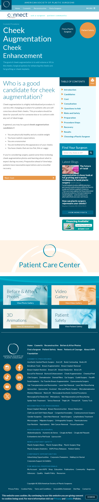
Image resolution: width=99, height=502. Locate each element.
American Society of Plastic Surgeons (50, 2)
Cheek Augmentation (73, 373)
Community (80, 469)
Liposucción (56, 436)
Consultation (70, 103)
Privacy (57, 498)
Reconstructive (40, 8)
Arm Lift (59, 362)
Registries (91, 469)
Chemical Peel (89, 373)
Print (92, 83)
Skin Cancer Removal (59, 424)
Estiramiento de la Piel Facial (38, 436)
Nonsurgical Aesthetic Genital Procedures (70, 393)
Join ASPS (43, 469)
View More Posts (77, 212)
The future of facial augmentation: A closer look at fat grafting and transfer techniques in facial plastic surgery (77, 174)
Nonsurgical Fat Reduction (38, 397)
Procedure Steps (72, 122)
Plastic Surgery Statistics (37, 449)
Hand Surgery (66, 417)
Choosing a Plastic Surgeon (77, 136)
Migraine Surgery (46, 420)
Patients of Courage (73, 349)
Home (17, 8)
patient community (57, 15)
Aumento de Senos (50, 433)
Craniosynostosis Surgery (84, 413)
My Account (32, 469)
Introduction (70, 89)
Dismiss (91, 497)
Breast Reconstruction (57, 409)
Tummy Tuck (87, 400)
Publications (69, 469)
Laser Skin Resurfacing (85, 385)
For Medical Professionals (42, 466)
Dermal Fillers (57, 377)
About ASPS (89, 349)
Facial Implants (33, 381)
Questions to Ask (72, 108)
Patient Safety (49, 349)
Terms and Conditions (43, 489)
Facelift (92, 377)
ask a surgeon (38, 15)
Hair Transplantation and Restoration (42, 385)
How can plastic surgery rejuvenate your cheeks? (74, 203)
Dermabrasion (45, 377)
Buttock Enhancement (53, 373)
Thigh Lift (66, 400)
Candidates (69, 94)
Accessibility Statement (62, 489)
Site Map (76, 489)
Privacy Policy (13, 489)
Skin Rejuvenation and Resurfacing (75, 397)
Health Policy (49, 473)
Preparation (70, 117)
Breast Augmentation (51, 366)
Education (58, 469)
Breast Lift (52, 370)
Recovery (68, 127)
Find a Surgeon (55, 8)
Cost (66, 99)
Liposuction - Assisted (47, 389)
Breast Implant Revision (37, 370)
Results (67, 132)
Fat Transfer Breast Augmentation (55, 381)
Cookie (69, 498)
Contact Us (86, 489)
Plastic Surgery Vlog (72, 445)
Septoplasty (45, 424)
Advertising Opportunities (38, 457)
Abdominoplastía (34, 433)
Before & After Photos (70, 345)
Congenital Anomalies (63, 413)
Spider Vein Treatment (36, 400)
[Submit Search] (90, 153)
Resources (61, 473)
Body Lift (83, 362)
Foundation (32, 353)
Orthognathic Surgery (64, 420)
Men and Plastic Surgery (68, 389)
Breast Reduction (65, 370)
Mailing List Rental (77, 457)
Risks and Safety (72, 113)
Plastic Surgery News (35, 445)
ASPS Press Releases (58, 449)
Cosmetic (27, 8)
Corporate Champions (59, 457)
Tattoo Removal (53, 400)
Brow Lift (78, 370)
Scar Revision (32, 424)
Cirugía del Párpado (81, 433)
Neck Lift (47, 393)
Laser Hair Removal (66, 385)
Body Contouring (71, 362)
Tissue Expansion (77, 424)
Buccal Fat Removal (35, 373)
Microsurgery (32, 420)
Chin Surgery (32, 377)
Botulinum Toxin (33, 366)
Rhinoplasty (55, 397)
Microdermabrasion (87, 389)
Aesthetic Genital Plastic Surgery (40, 362)
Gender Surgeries (34, 417)
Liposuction (32, 389)
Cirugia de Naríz (66, 433)
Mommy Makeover (34, 393)
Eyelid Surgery (81, 377)
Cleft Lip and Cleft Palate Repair (40, 413)
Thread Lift (75, 400)
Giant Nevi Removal (51, 417)
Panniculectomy (81, 420)
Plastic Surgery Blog (54, 445)
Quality (40, 473)
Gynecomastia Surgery (79, 381)
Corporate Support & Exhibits (39, 461)
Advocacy (31, 473)
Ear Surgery (69, 377)
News (59, 349)
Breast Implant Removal (71, 366)
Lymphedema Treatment (83, 417)
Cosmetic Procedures (11, 24)
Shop (51, 469)
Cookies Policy (26, 489)
